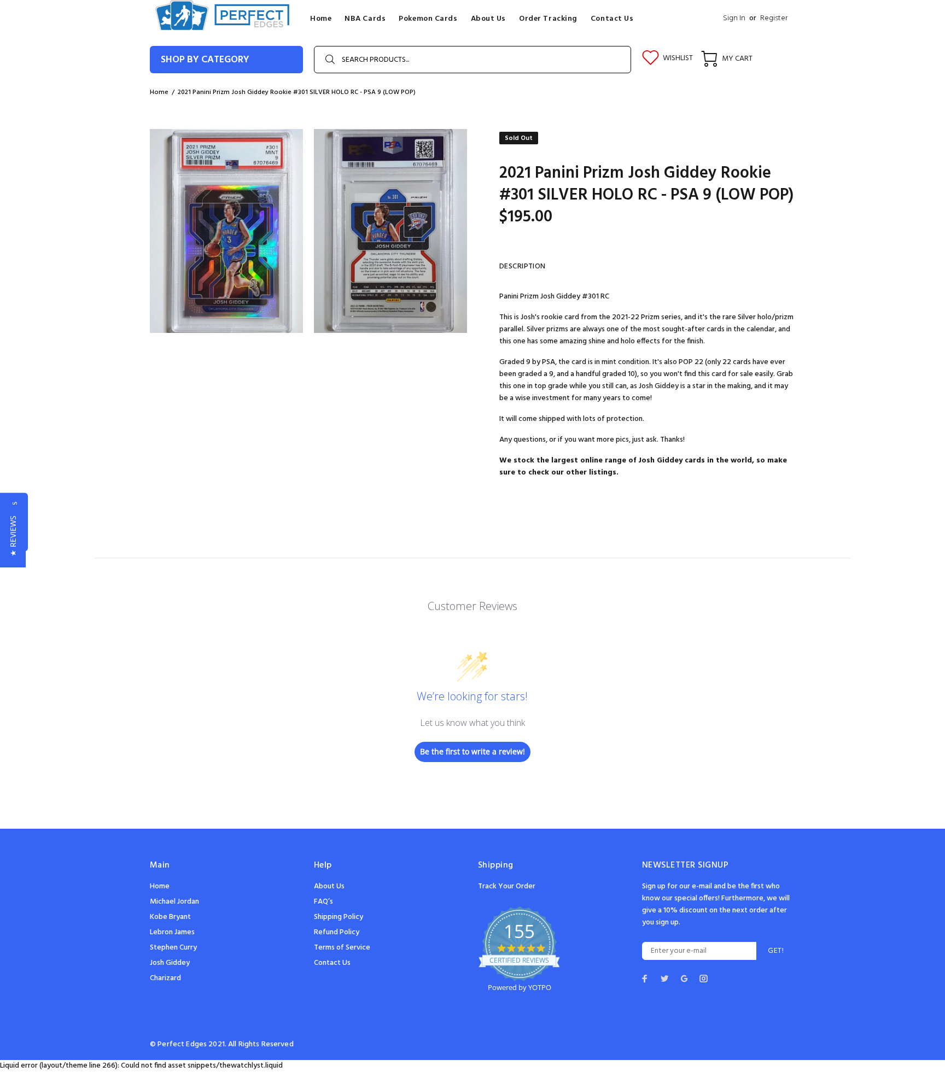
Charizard (165, 978)
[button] (13, 536)
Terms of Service (342, 947)
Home (160, 886)
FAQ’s (323, 901)
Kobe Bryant (170, 917)
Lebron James (172, 932)
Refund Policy (336, 932)
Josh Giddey (170, 963)
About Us (329, 886)
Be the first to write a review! (472, 751)
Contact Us (332, 963)
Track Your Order (506, 886)
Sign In (734, 18)
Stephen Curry (173, 947)
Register (774, 18)
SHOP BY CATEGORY (205, 60)
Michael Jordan (174, 901)
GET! (776, 951)
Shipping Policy (338, 917)
